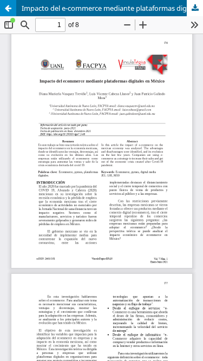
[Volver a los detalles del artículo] (8, 8)
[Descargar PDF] (195, 8)
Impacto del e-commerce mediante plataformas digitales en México (112, 8)
